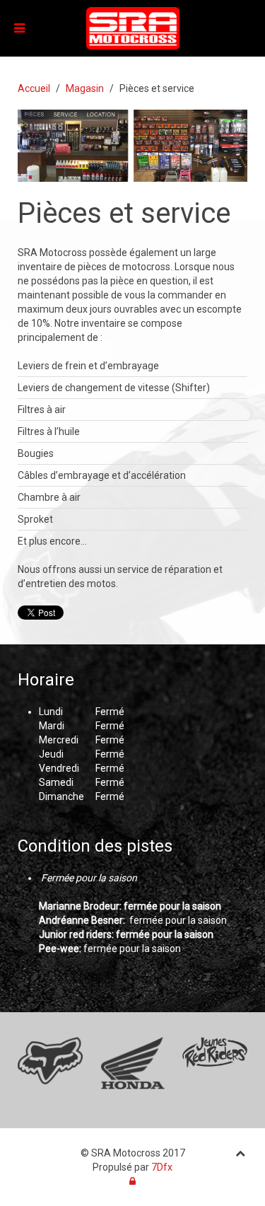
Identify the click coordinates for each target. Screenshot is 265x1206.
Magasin (85, 88)
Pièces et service (124, 213)
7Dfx (161, 1167)
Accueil (34, 88)
